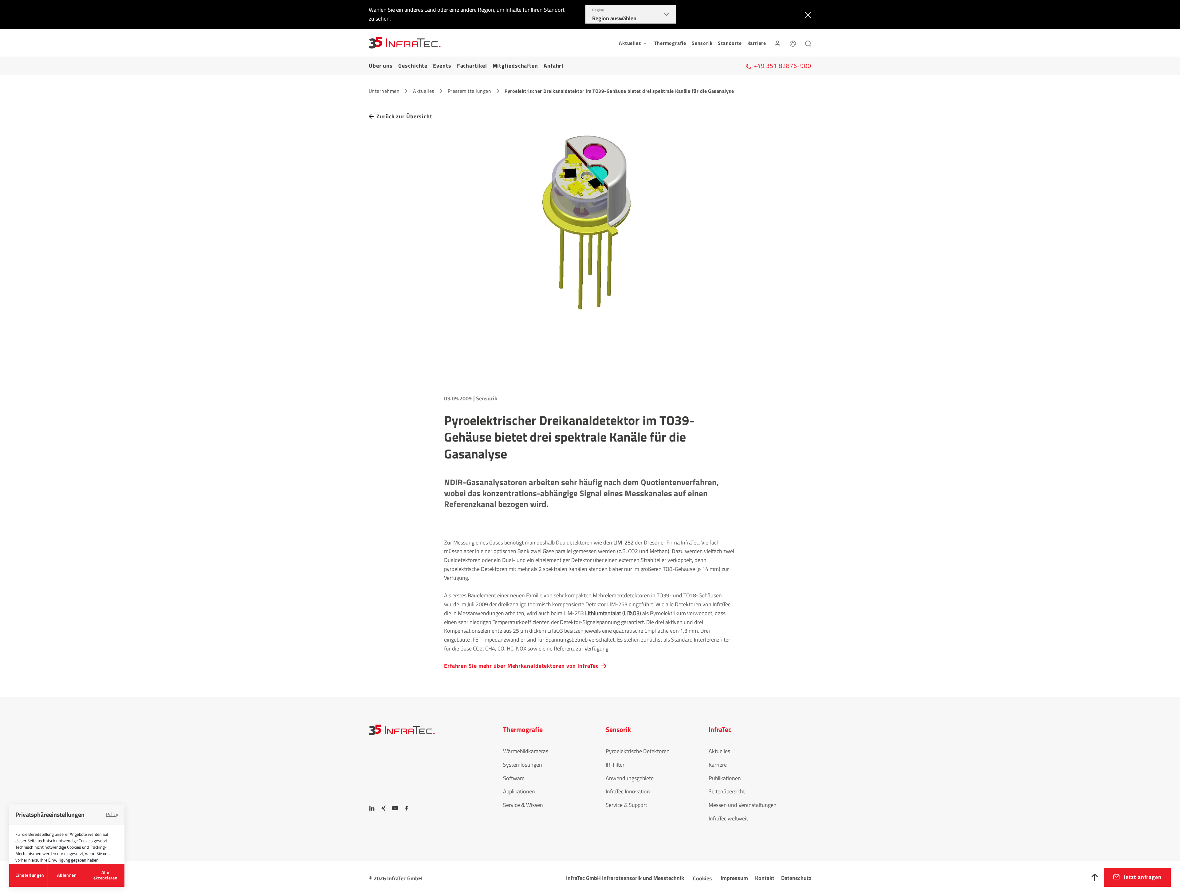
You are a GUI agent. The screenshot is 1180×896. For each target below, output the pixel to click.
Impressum (734, 878)
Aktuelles (423, 91)
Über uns (381, 65)
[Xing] (383, 808)
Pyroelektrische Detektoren (638, 751)
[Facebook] (407, 808)
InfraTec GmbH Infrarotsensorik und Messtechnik (625, 878)
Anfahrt (554, 65)
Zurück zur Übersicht (404, 116)
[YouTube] (395, 808)
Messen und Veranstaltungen (743, 805)
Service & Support (626, 805)
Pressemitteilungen (469, 91)
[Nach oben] (1095, 877)
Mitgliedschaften (515, 65)
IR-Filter (615, 764)
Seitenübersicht (727, 791)
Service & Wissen (523, 805)
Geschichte (412, 65)
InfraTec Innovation (628, 791)
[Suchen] (808, 43)
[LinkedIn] (372, 808)
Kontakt (764, 878)
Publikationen (725, 778)
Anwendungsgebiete (630, 778)
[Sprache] (793, 43)
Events (442, 65)
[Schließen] (806, 14)
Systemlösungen (522, 764)
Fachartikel (472, 65)
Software (514, 778)
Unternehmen (384, 91)
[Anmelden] (777, 43)
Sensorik (702, 43)
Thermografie (670, 43)
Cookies (702, 878)
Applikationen (519, 791)
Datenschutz (796, 878)
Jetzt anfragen (1143, 877)
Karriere (756, 43)
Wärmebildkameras (525, 751)
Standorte (729, 43)
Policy (112, 814)
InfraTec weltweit (728, 818)
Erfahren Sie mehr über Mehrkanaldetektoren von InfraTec (521, 665)
